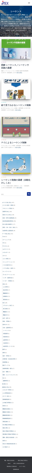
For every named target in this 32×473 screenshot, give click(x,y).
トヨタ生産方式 (7, 265)
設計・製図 (5, 371)
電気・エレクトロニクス (9, 374)
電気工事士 (5, 428)
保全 (4, 284)
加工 (4, 302)
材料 (4, 352)
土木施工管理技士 (7, 402)
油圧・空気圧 (6, 355)
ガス (4, 255)
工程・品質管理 (7, 327)
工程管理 (5, 343)
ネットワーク (6, 271)
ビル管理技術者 (7, 393)
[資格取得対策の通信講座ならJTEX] (5, 3)
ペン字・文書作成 (7, 277)
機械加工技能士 (7, 412)
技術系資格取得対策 (8, 221)
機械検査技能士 (7, 415)
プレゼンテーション (8, 274)
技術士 (4, 405)
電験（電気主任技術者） (9, 437)
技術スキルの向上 (7, 214)
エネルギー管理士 (7, 389)
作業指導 (5, 333)
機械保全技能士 (7, 409)
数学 (4, 349)
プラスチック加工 (7, 305)
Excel (4, 236)
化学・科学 (5, 318)
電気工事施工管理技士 (8, 431)
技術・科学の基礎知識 (8, 218)
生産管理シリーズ (7, 346)
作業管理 (5, 336)
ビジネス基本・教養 (8, 205)
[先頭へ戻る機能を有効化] (29, 470)
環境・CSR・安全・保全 (9, 227)
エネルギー (5, 252)
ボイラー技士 (6, 396)
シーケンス (3, 62)
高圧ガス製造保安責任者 (9, 443)
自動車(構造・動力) (8, 368)
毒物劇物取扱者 (7, 418)
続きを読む (19, 72)
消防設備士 (5, 421)
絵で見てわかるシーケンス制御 (16, 105)
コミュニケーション (8, 262)
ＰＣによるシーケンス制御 (13, 142)
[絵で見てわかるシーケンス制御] (16, 89)
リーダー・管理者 (7, 281)
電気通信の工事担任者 (12, 466)
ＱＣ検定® (5, 447)
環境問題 (5, 362)
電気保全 (5, 299)
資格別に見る (5, 387)
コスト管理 (5, 258)
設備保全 (5, 296)
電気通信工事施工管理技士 (9, 434)
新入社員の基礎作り (8, 224)
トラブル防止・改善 (8, 268)
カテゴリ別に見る (6, 202)
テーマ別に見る (6, 233)
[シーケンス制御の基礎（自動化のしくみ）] (16, 164)
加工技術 (5, 308)
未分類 (3, 384)
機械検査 (5, 293)
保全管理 (5, 290)
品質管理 (5, 340)
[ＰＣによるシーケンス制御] (16, 127)
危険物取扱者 (6, 399)
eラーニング (6, 239)
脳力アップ (5, 365)
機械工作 (5, 315)
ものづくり (5, 249)
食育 (4, 440)
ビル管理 (5, 287)
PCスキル (5, 246)
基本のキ (5, 324)
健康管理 (5, 380)
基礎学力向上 (6, 211)
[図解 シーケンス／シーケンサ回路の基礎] (16, 49)
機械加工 (5, 311)
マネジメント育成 (7, 208)
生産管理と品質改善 (8, 230)
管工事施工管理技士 (8, 424)
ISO (3, 242)
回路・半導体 (6, 321)
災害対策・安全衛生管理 (9, 359)
